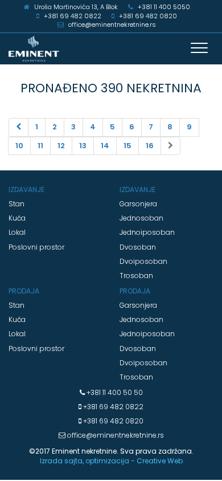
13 (83, 145)
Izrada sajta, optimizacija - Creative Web (111, 461)
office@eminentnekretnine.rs (114, 435)
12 (61, 145)
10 (19, 145)
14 (105, 145)
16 (150, 145)
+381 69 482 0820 (112, 421)
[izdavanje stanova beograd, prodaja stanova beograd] (111, 49)
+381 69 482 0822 (112, 406)
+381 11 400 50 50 (114, 392)
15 (127, 145)
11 (40, 145)
